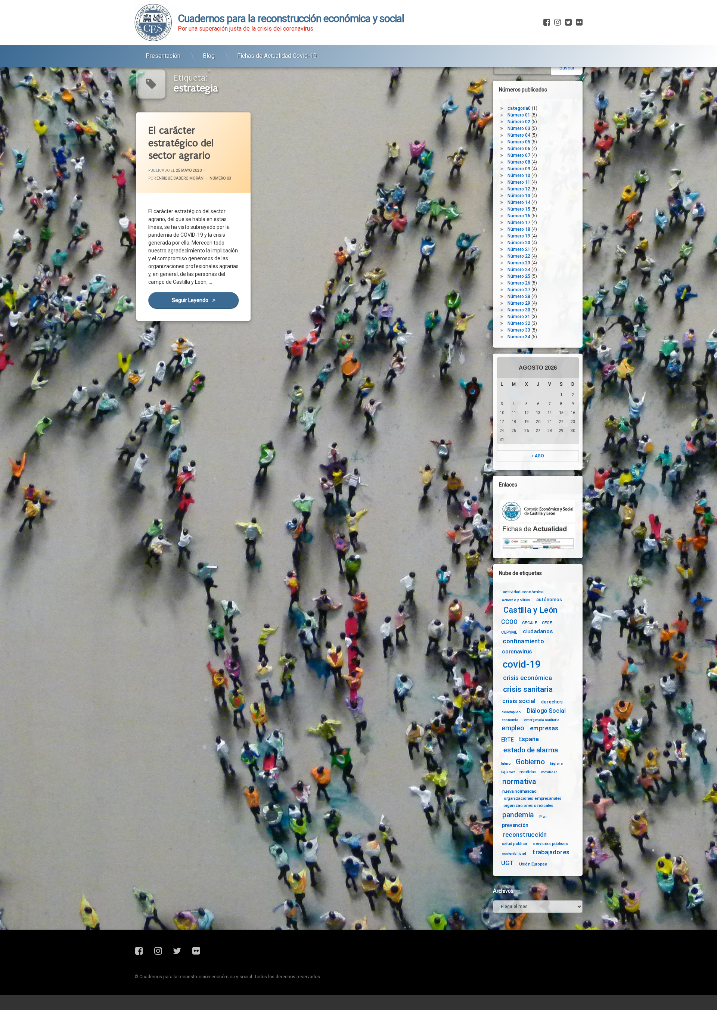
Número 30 (519, 310)
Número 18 (519, 229)
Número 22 (519, 256)
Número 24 (519, 269)
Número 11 (519, 182)
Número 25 (519, 276)
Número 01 (519, 115)
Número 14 (519, 202)
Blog (209, 55)
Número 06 (519, 148)
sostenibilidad (514, 853)
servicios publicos (550, 843)
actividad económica (523, 591)
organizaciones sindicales (528, 805)
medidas (527, 771)
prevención (515, 825)
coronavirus (517, 652)
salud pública (514, 843)
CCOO (509, 621)
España (528, 739)
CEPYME (509, 632)
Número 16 (519, 215)
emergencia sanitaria (541, 720)
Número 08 (519, 162)
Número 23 (519, 262)
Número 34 (519, 336)
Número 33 (519, 330)
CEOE (547, 622)
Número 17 (519, 222)
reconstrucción (525, 835)
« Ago (537, 456)
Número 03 (220, 178)
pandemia (518, 815)
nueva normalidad (519, 791)
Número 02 (519, 121)
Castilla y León (530, 610)
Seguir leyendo (205, 300)
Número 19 (519, 236)
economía (510, 720)
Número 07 (519, 155)
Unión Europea (533, 863)
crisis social (518, 701)
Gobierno (530, 762)
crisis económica (527, 678)
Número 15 (519, 209)
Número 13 (519, 195)
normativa (519, 781)
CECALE (529, 622)
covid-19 (522, 664)
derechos (552, 701)
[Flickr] (578, 22)
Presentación (163, 55)
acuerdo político (516, 600)
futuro (505, 763)
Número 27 (519, 289)
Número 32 (519, 323)
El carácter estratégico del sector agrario (181, 143)
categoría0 (519, 108)
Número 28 (519, 296)
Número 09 (519, 168)
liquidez (508, 772)
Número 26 (519, 283)
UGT (507, 863)
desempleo (511, 712)
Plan (543, 816)
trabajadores (551, 852)
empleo (513, 728)
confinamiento (523, 642)
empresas (544, 728)
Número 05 (519, 141)
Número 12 (519, 189)
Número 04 (519, 135)
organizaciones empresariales (533, 798)
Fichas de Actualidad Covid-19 (277, 55)
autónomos (549, 599)
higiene (556, 763)
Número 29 (519, 303)
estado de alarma (530, 750)
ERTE (507, 740)
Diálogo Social (546, 710)
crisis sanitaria (527, 689)
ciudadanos (537, 631)
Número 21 (519, 249)
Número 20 (519, 242)
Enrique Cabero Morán (180, 178)
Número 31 (519, 316)
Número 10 (519, 175)
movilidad (549, 772)
